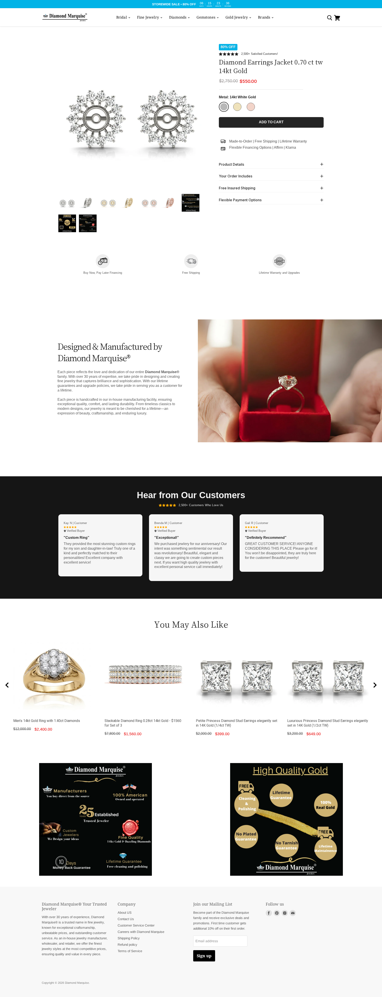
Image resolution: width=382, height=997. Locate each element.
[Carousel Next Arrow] (375, 685)
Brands (264, 17)
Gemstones (206, 17)
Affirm (278, 147)
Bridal (122, 17)
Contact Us (126, 919)
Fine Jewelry (148, 17)
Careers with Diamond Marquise (141, 932)
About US (125, 912)
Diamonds (178, 17)
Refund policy (127, 944)
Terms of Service (130, 951)
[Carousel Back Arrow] (7, 685)
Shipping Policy (129, 938)
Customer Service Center (136, 925)
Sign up (204, 955)
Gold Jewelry (237, 17)
